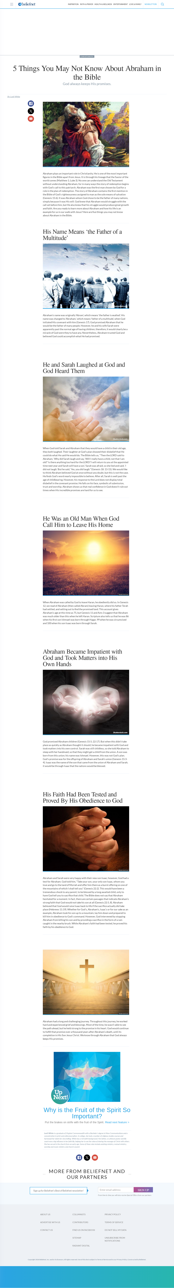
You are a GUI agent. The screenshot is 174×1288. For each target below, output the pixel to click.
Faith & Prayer (86, 4)
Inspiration (73, 4)
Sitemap (76, 1238)
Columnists (79, 1214)
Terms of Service (114, 1222)
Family (135, 4)
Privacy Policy (113, 1214)
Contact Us (46, 1230)
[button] (162, 4)
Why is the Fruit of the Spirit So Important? (87, 1113)
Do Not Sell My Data (115, 1230)
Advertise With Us (50, 1222)
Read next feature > (117, 1122)
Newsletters (151, 4)
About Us (45, 1214)
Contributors (80, 1222)
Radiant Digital (81, 1245)
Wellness (103, 4)
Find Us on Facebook (83, 1230)
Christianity (87, 56)
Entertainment (120, 4)
